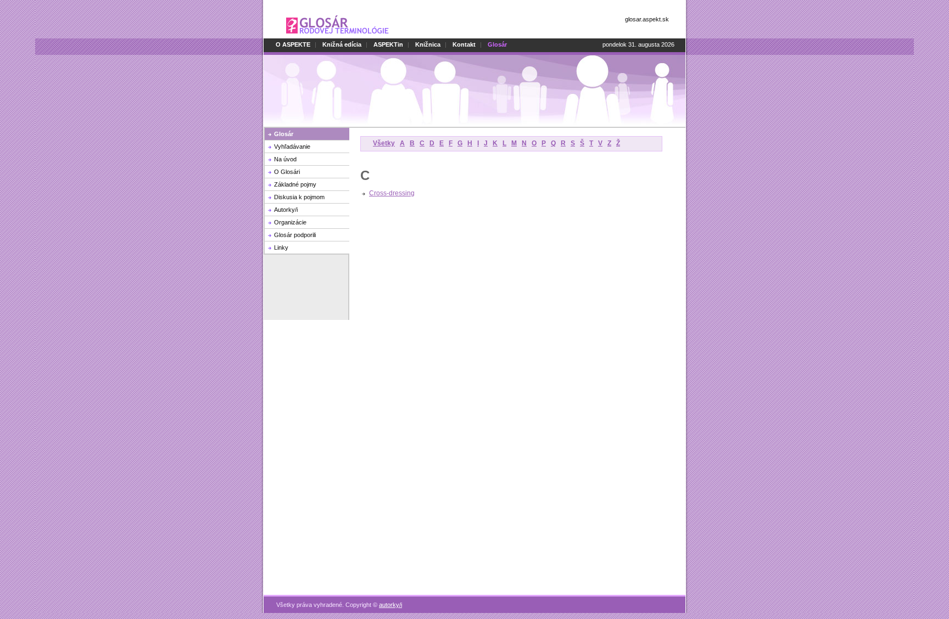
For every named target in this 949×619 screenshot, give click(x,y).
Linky (281, 247)
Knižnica (427, 44)
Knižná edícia (341, 44)
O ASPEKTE (293, 44)
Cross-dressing (392, 193)
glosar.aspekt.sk (647, 19)
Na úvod (285, 159)
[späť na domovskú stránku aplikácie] (337, 36)
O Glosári (287, 171)
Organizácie (290, 222)
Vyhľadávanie (292, 146)
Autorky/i (286, 209)
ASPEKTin (388, 44)
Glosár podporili (295, 235)
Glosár (283, 134)
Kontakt (464, 44)
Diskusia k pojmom (299, 197)
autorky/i (390, 604)
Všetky (384, 143)
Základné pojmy (295, 184)
